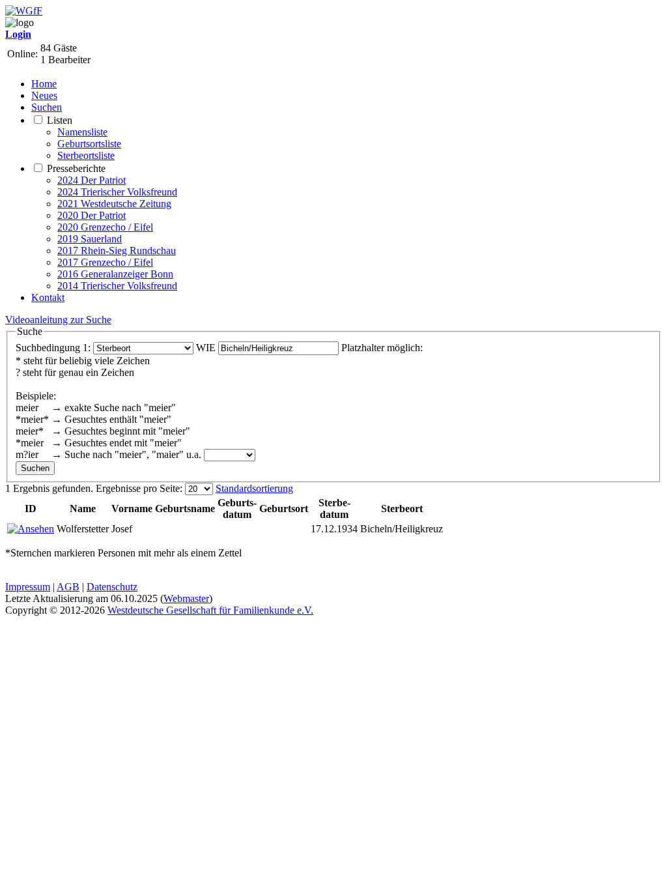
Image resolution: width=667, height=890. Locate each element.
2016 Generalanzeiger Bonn (115, 274)
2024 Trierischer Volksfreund (117, 191)
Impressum (27, 586)
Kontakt (47, 297)
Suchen (46, 107)
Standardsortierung (254, 488)
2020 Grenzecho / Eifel (105, 227)
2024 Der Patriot (91, 180)
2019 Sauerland (89, 238)
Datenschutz (112, 586)
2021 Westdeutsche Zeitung (114, 203)
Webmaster (186, 598)
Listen (59, 120)
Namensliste (82, 131)
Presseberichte (76, 168)
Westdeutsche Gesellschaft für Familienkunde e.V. (210, 610)
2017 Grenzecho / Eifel (105, 262)
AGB (68, 586)
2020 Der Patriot (91, 215)
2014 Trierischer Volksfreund (117, 285)
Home (44, 83)
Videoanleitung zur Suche (58, 319)
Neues (44, 95)
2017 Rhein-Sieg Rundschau (116, 250)
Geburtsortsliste (89, 143)
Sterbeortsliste (86, 155)
